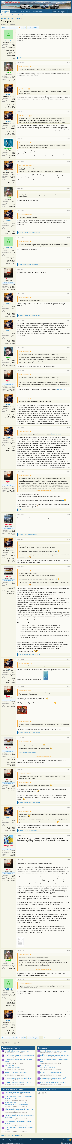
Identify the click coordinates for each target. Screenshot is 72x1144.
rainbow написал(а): (24, 663)
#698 (68, 210)
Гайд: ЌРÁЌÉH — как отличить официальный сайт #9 (15, 1067)
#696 (68, 161)
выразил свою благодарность (30, 58)
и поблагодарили (28, 534)
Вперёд (35, 27)
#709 (68, 539)
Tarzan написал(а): (24, 297)
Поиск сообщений (17, 15)
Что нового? (24, 12)
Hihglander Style (7, 1140)
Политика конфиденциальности (51, 1140)
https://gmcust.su (61, 389)
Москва (13, 854)
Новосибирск (11, 47)
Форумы (5, 12)
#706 (68, 427)
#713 (68, 737)
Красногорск (11, 288)
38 (30, 27)
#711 (68, 659)
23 (16, 27)
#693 (68, 85)
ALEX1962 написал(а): (25, 116)
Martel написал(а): (24, 66)
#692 (68, 63)
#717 (68, 860)
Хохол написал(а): (24, 399)
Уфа (14, 79)
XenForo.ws (21, 1143)
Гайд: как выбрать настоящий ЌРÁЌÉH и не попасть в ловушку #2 (19, 1110)
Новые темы (42, 1048)
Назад (4, 27)
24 (19, 27)
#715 (68, 807)
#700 (68, 269)
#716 (68, 835)
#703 (68, 347)
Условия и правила (35, 1140)
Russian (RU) (18, 1140)
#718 (68, 950)
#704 (68, 370)
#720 (68, 1011)
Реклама (14, 12)
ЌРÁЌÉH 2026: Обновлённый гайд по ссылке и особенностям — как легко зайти (19, 1104)
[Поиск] (69, 11)
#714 (68, 770)
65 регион (12, 155)
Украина (12, 364)
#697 (68, 188)
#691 (68, 31)
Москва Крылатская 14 (11, 587)
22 (13, 27)
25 (22, 27)
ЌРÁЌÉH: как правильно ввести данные (18, 1082)
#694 (68, 112)
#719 (68, 979)
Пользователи (37, 12)
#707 (68, 471)
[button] (30, 11)
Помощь (65, 1140)
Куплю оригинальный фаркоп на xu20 (17, 1092)
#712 (68, 686)
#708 (68, 515)
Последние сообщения (11, 1048)
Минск (13, 101)
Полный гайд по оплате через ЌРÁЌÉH (17, 1051)
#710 (68, 567)
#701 (68, 293)
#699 (68, 237)
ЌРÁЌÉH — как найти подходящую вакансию (19, 1055)
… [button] (10, 27)
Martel (4, 24)
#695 (68, 139)
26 (25, 27)
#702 (68, 320)
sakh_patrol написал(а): (25, 165)
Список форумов (6, 15)
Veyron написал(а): (24, 690)
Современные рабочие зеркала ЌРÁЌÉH (18, 1078)
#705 (68, 395)
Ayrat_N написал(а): (24, 89)
